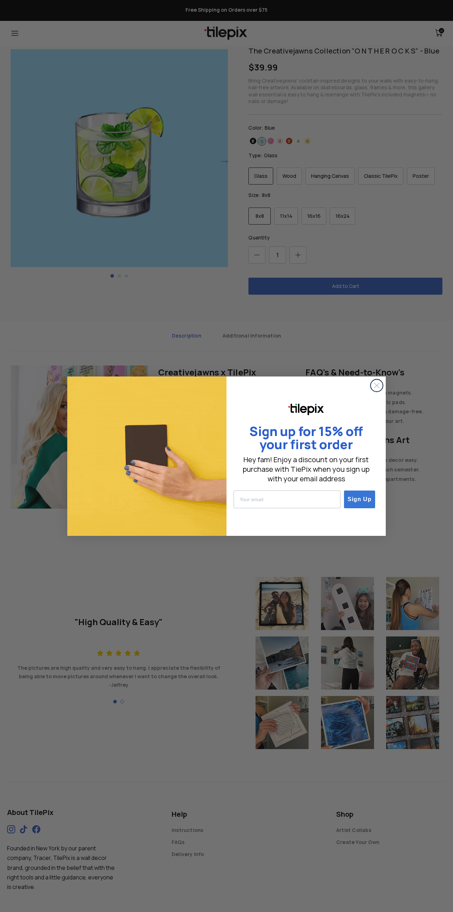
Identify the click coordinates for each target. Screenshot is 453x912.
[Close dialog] (377, 385)
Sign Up (360, 499)
